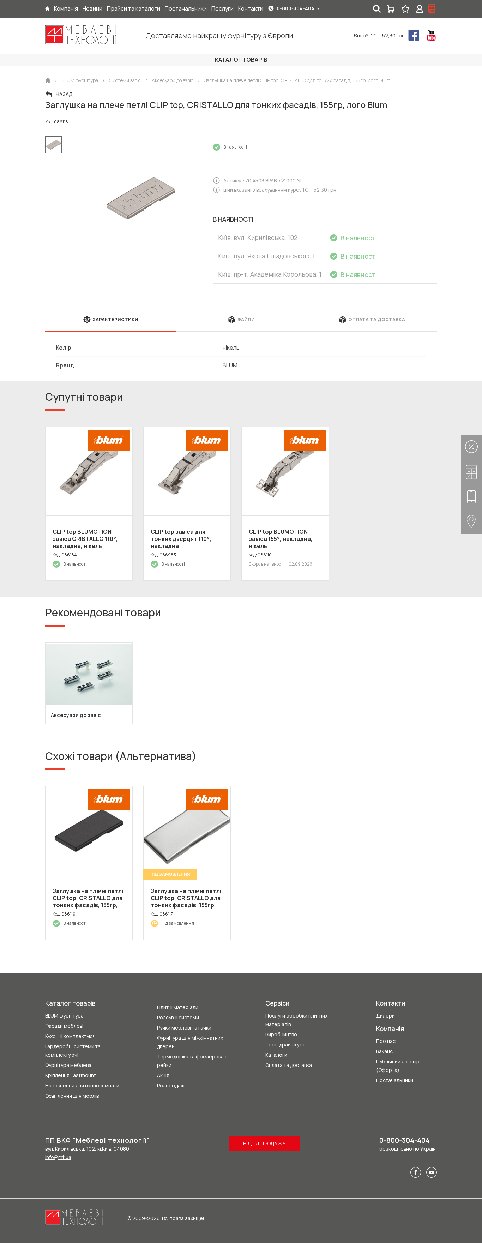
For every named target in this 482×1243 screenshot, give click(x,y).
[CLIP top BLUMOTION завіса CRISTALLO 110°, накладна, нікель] (89, 471)
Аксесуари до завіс (76, 715)
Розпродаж (170, 1085)
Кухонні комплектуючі (71, 1036)
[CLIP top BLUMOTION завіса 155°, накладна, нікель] (285, 471)
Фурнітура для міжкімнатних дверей (190, 1042)
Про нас (386, 1041)
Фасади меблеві (64, 1025)
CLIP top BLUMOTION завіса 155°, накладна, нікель (281, 539)
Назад (64, 94)
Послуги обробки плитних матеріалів (296, 1019)
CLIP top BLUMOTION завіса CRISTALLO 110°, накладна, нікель (85, 539)
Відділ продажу (264, 1143)
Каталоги (276, 1054)
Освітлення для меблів (72, 1095)
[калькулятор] (432, 9)
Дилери (385, 1015)
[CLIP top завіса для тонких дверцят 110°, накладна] (187, 471)
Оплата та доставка (288, 1065)
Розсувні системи (178, 1017)
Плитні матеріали (177, 1007)
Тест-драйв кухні (285, 1044)
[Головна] (47, 8)
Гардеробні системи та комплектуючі (73, 1050)
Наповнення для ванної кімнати (82, 1085)
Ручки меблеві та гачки (184, 1027)
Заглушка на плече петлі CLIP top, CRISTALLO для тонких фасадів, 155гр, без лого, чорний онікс (88, 901)
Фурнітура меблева (68, 1065)
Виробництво (281, 1034)
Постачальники (394, 1080)
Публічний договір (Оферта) (398, 1065)
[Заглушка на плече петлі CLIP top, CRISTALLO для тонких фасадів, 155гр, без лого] (187, 830)
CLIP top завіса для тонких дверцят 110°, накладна (181, 539)
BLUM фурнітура (64, 1015)
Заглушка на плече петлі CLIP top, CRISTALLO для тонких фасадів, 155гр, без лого (186, 901)
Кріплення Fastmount (70, 1075)
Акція (163, 1075)
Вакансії (385, 1051)
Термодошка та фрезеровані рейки (192, 1060)
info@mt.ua (58, 1157)
